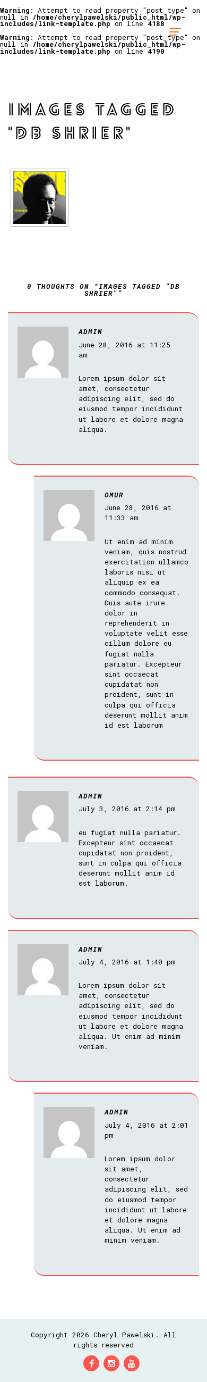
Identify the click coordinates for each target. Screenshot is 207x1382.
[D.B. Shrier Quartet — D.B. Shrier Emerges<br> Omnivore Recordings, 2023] (39, 197)
